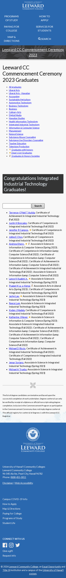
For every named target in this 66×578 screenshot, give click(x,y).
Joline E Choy (15, 237)
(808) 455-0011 (18, 477)
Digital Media (15, 115)
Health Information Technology (23, 121)
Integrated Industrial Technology (24, 124)
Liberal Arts (14, 90)
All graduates (15, 87)
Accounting (14, 96)
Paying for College (11, 28)
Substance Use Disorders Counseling (26, 140)
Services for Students (44, 28)
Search (46, 38)
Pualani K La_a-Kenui (19, 285)
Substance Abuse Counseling (22, 137)
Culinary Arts (15, 112)
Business (13, 109)
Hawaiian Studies (17, 118)
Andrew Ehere (16, 244)
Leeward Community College (23, 566)
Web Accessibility (24, 483)
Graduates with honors (22, 149)
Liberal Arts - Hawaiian (19, 93)
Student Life (9, 523)
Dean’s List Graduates (21, 153)
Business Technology (18, 106)
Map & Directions (11, 38)
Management (15, 131)
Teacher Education (17, 143)
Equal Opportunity (51, 566)
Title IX (6, 570)
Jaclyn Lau (14, 296)
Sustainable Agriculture (19, 99)
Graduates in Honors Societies (25, 156)
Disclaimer (8, 483)
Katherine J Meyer (18, 317)
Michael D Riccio (17, 348)
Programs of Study (11, 18)
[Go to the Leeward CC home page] (33, 5)
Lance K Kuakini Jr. (18, 278)
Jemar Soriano (16, 362)
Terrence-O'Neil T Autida (22, 212)
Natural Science (16, 134)
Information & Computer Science (24, 128)
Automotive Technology (20, 102)
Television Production (19, 146)
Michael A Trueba (18, 369)
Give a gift (8, 551)
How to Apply (44, 18)
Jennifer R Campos (18, 230)
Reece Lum (14, 303)
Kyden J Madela (17, 310)
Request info (9, 555)
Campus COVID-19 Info (15, 499)
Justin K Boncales (18, 223)
